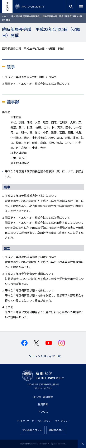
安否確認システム (32, 430)
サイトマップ (22, 420)
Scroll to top (82, 444)
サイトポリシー (62, 420)
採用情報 (43, 404)
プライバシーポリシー (42, 420)
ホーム (5, 16)
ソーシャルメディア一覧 (45, 355)
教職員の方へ (56, 430)
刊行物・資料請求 (43, 397)
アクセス (43, 411)
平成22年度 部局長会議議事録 (25, 16)
